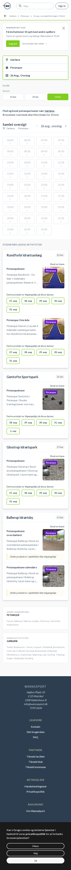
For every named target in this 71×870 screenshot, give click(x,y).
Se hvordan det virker (34, 43)
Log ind (13, 43)
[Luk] (64, 28)
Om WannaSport (35, 810)
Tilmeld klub (35, 761)
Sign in (62, 5)
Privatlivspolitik (35, 791)
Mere (35, 846)
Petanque (25, 16)
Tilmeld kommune (35, 767)
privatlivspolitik (35, 833)
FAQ (35, 737)
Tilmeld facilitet (35, 756)
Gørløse (13, 16)
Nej (36, 853)
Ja (35, 860)
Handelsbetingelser (35, 786)
